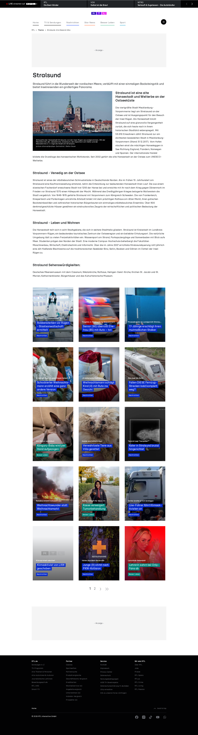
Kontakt (103, 665)
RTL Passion (140, 689)
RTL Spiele (139, 675)
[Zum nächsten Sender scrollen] (192, 4)
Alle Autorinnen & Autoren (43, 675)
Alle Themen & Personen (42, 672)
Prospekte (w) (71, 700)
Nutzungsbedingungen (109, 679)
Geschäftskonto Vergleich (76, 679)
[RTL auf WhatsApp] (164, 717)
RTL (33, 30)
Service (103, 661)
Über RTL (138, 665)
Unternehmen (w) (73, 693)
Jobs (137, 668)
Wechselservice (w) (74, 686)
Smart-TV (36, 689)
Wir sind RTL (140, 661)
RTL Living (139, 686)
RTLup (137, 679)
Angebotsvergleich (74, 689)
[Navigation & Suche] (163, 22)
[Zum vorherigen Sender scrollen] (186, 4)
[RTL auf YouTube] (157, 717)
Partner (69, 661)
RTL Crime (139, 682)
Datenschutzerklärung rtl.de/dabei (114, 686)
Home (34, 708)
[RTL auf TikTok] (150, 717)
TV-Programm (37, 668)
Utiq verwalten (106, 689)
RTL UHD (35, 686)
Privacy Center (106, 672)
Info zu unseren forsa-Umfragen (113, 693)
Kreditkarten (71, 682)
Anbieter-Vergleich (74, 696)
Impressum (104, 668)
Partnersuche (71, 672)
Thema (41, 30)
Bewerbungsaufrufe (40, 682)
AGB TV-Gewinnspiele (109, 682)
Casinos (69, 665)
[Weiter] (100, 589)
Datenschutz (105, 675)
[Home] (99, 13)
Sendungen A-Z (38, 665)
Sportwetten (71, 668)
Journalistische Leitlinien (42, 679)
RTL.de (35, 661)
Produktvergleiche (73, 675)
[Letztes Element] (107, 589)
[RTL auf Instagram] (143, 717)
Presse (137, 672)
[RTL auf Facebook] (136, 717)
